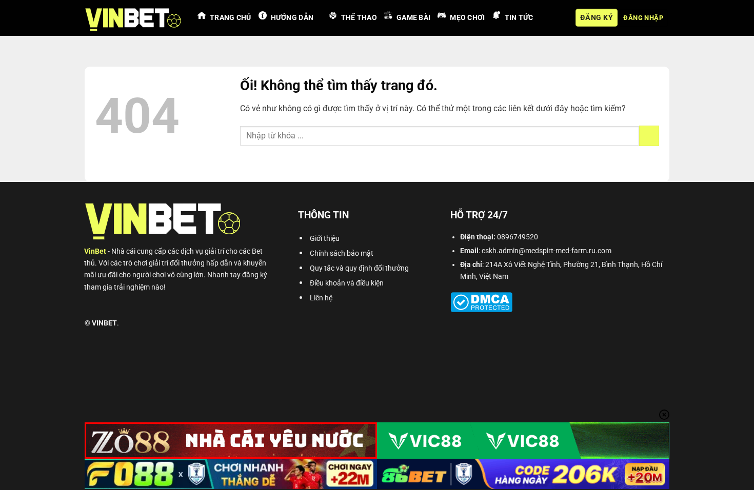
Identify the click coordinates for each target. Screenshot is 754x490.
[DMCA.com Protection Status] (481, 302)
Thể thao (359, 17)
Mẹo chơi (467, 17)
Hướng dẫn (292, 17)
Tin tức (519, 17)
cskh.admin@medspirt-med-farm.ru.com (546, 251)
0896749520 (517, 237)
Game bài (413, 17)
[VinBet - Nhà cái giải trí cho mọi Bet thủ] (133, 18)
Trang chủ (230, 17)
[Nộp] (649, 136)
